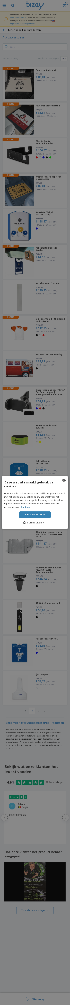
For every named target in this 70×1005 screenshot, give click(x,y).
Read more (26, 507)
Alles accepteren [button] (35, 514)
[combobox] (64, 480)
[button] (35, 523)
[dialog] (35, 502)
